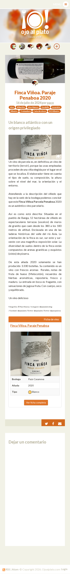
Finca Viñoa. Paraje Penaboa (29, 326)
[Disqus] (35, 495)
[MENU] (66, 4)
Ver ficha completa (36, 402)
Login (64, 569)
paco (50, 103)
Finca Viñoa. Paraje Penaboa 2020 (35, 95)
